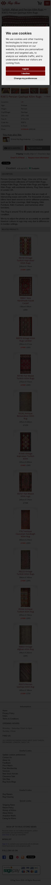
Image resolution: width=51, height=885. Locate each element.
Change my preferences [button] (25, 78)
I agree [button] (25, 69)
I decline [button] (26, 73)
